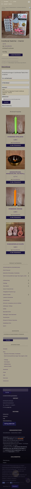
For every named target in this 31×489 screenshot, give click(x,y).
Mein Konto (5, 378)
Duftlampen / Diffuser (7, 306)
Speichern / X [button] (6, 486)
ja (4, 99)
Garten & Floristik (6, 294)
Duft (16, 62)
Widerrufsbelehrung (7, 420)
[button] (26, 13)
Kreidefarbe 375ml (7, 323)
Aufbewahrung (6, 280)
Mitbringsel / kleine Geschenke (9, 314)
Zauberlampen (6, 300)
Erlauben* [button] (15, 486)
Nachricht (4, 87)
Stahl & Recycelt (6, 270)
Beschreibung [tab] (6, 66)
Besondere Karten (7, 311)
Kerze (18, 62)
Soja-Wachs (23, 62)
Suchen (8, 340)
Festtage (5, 283)
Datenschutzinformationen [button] (9, 480)
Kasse (4, 372)
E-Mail (14, 1)
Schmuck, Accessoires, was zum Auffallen (12, 303)
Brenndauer (11, 62)
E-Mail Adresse (6, 82)
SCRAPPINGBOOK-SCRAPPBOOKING (11, 267)
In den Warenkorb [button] (15, 145)
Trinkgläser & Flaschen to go (9, 291)
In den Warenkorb (16, 54)
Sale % (4, 326)
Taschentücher (6, 317)
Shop (4, 351)
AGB (4, 375)
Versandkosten (8, 46)
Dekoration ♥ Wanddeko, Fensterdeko (11, 273)
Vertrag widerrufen (9, 423)
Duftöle (4, 308)
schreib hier (8, 407)
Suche (7, 392)
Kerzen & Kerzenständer (12, 61)
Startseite (5, 348)
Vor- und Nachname (7, 78)
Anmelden (6, 1)
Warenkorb (5, 369)
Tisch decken (6, 286)
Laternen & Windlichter (8, 297)
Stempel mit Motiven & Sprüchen (10, 320)
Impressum (5, 416)
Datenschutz (5, 96)
